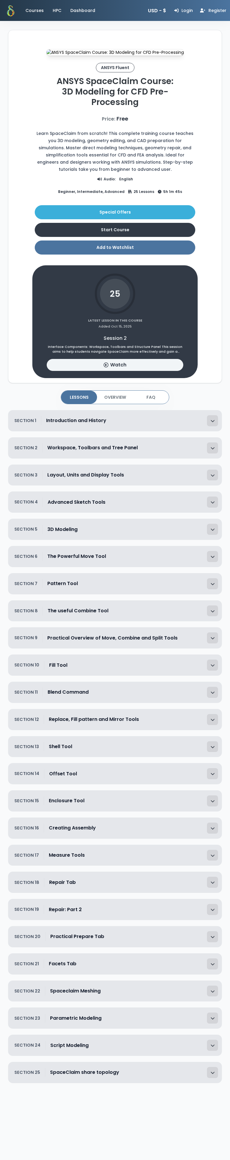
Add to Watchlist (115, 247)
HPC (57, 10)
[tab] (79, 397)
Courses (34, 10)
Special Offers (115, 212)
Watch (118, 364)
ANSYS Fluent (115, 68)
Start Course (115, 230)
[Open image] (115, 52)
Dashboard (82, 10)
